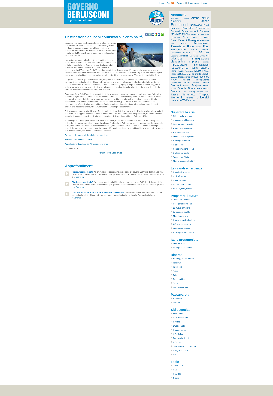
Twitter (176, 283)
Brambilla (175, 28)
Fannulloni (204, 40)
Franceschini (176, 53)
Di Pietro (204, 37)
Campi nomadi (190, 31)
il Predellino (178, 334)
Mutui (194, 76)
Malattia (180, 71)
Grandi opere (179, 145)
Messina (174, 77)
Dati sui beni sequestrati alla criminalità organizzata (87, 135)
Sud (207, 91)
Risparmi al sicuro (181, 132)
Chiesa (192, 34)
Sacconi (176, 85)
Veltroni (174, 100)
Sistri (184, 92)
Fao (172, 43)
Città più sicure (179, 176)
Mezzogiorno (184, 77)
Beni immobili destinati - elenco (78, 140)
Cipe (197, 34)
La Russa (191, 67)
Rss (169, 3)
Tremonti (176, 97)
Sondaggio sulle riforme (183, 259)
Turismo (189, 97)
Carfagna (204, 31)
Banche (204, 21)
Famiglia (193, 40)
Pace (174, 79)
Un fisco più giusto (181, 153)
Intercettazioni (201, 64)
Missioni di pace (180, 243)
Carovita (176, 34)
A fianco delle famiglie (182, 128)
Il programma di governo (198, 3)
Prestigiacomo (202, 79)
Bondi (206, 25)
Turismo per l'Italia (181, 157)
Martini (206, 71)
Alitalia (205, 18)
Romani (196, 83)
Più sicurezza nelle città (82, 172)
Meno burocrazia (180, 216)
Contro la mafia (179, 180)
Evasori (182, 40)
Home (161, 3)
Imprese (194, 61)
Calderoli (175, 31)
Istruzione (177, 67)
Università (203, 97)
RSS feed (177, 374)
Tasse (174, 94)
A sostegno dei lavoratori (183, 120)
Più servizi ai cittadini (182, 224)
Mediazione (183, 74)
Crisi (185, 37)
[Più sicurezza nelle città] (67, 175)
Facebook (177, 267)
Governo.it (181, 3)
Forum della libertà (181, 338)
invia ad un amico (114, 153)
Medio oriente (195, 74)
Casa (185, 34)
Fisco (190, 46)
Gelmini (183, 55)
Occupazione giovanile (183, 124)
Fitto (198, 46)
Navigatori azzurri (180, 350)
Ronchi (206, 82)
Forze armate (200, 49)
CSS (175, 370)
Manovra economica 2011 (184, 161)
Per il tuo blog (179, 279)
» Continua (79, 177)
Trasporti (204, 94)
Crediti (176, 378)
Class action (204, 34)
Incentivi (206, 62)
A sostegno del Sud (181, 141)
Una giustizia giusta (181, 172)
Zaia (193, 101)
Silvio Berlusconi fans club (184, 346)
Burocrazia (202, 28)
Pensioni (186, 80)
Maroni (198, 70)
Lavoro (204, 67)
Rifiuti (187, 82)
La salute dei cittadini (182, 184)
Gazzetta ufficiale (180, 287)
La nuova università (181, 208)
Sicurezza (193, 88)
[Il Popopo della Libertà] (156, 24)
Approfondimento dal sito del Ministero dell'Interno (86, 144)
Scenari (176, 302)
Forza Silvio (178, 314)
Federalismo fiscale (181, 228)
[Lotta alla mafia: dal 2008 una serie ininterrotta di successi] (67, 196)
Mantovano (189, 71)
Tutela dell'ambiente (182, 200)
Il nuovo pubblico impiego (184, 220)
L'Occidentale (179, 326)
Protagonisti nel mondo (183, 248)
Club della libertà (180, 318)
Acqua (186, 18)
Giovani (204, 55)
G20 (194, 53)
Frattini (186, 52)
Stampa (200, 92)
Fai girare (177, 263)
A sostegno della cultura (183, 232)
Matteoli (175, 74)
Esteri (174, 40)
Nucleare (204, 76)
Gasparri (174, 56)
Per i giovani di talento (182, 204)
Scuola (182, 88)
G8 (200, 52)
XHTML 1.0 (178, 366)
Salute (186, 85)
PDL (175, 355)
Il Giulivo (177, 342)
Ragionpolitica (179, 330)
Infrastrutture (179, 64)
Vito (180, 101)
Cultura (194, 37)
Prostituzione (176, 83)
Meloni (205, 73)
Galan (207, 53)
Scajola (196, 85)
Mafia (173, 71)
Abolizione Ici (176, 18)
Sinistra (175, 91)
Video (175, 271)
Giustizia (176, 58)
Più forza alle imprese (182, 116)
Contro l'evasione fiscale (183, 149)
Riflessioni (177, 298)
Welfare (186, 100)
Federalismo (201, 43)
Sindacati (205, 88)
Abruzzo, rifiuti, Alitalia (182, 189)
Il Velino (176, 322)
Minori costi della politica (183, 137)
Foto (175, 275)
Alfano (195, 18)
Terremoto (188, 94)
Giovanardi (194, 56)
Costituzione (175, 37)
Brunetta (187, 28)
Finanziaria (178, 46)
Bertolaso (196, 25)
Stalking (192, 92)
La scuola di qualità (181, 212)
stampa (102, 153)
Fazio (183, 43)
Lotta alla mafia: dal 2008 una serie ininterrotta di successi (98, 192)
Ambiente (176, 21)
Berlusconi (179, 25)
